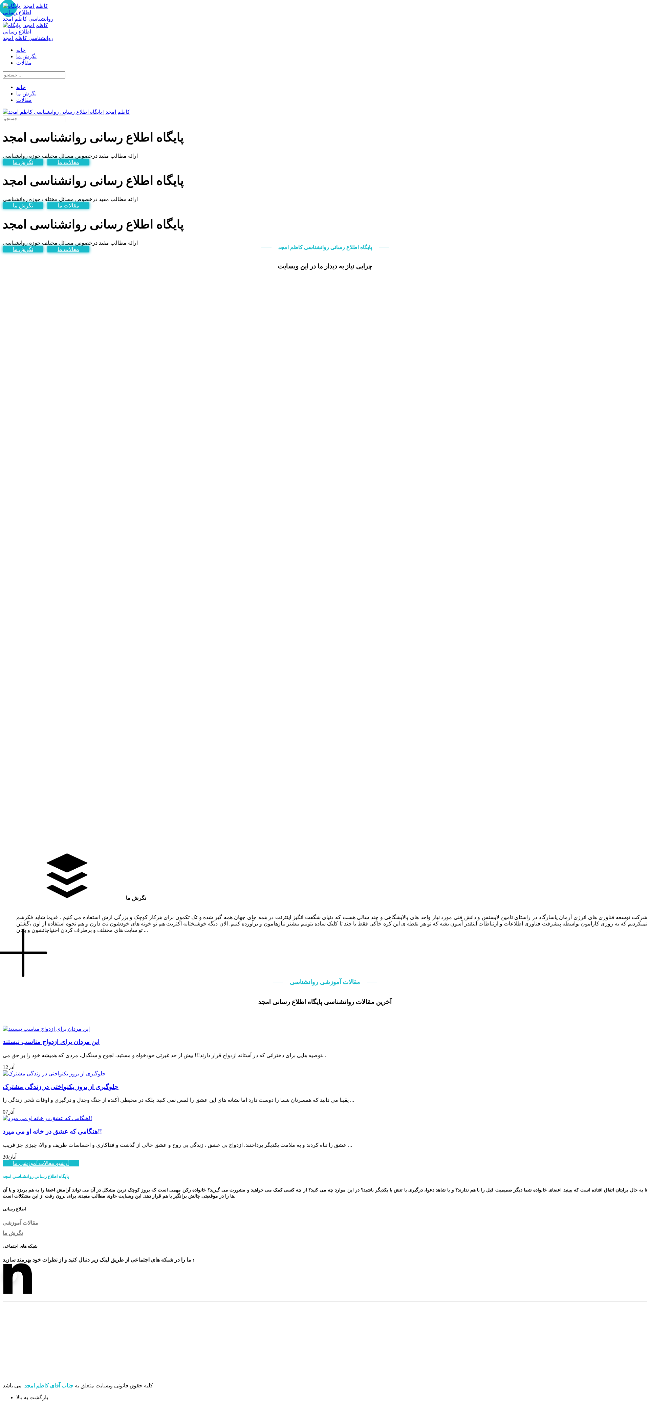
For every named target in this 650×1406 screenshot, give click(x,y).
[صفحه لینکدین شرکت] (10, 1275)
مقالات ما (68, 162)
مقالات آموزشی (20, 1223)
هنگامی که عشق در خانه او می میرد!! (52, 1131)
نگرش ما (23, 162)
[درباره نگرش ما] (24, 952)
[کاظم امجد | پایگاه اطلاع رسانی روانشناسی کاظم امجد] (29, 19)
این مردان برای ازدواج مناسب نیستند (51, 1041)
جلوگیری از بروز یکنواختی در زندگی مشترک (60, 1086)
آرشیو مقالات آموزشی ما (41, 1163)
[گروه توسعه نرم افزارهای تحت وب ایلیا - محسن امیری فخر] (43, 1374)
